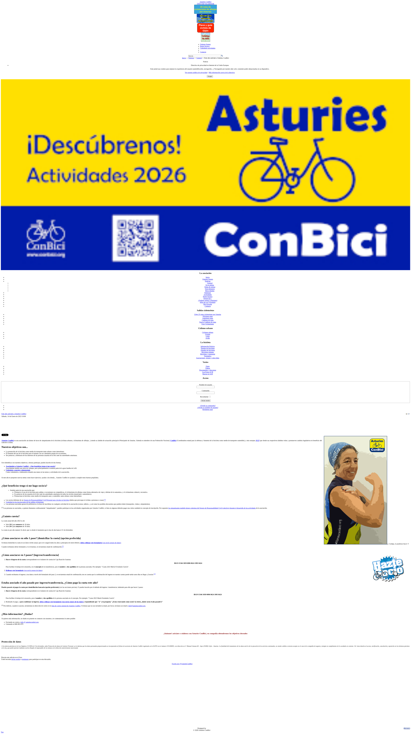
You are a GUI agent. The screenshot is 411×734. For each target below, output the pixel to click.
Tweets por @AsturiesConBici (182, 664)
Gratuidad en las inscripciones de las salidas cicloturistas (25, 502)
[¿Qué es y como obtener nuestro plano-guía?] (205, 32)
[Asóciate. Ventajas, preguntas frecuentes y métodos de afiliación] (205, 22)
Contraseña (205, 391)
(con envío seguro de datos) (100, 543)
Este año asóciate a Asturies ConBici (13, 414)
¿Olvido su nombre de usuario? (207, 407)
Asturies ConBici (205, 2)
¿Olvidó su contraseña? (208, 406)
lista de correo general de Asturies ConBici (66, 606)
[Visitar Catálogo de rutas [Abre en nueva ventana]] (205, 41)
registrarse (25, 659)
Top (2, 732)
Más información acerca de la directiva (222, 72)
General (199, 58)
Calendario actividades (207, 48)
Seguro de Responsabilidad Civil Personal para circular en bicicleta (46, 500)
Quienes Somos (205, 44)
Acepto (210, 76)
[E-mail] (409, 414)
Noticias (191, 58)
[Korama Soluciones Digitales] (406, 728)
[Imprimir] (406, 414)
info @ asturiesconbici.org (30, 622)
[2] (155, 574)
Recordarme (204, 397)
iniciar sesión (15, 659)
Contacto (203, 52)
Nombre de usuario (205, 385)
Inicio (184, 58)
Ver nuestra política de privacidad (196, 72)
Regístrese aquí (208, 409)
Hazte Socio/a (204, 46)
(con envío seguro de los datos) (62, 602)
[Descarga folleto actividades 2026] (205, 269)
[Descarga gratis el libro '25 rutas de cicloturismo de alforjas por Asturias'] (205, 13)
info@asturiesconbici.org (136, 606)
